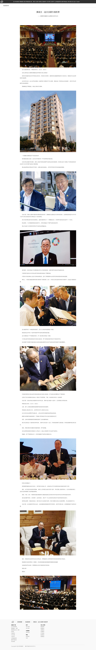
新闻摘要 (19, 622)
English (78, 1)
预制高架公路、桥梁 (30, 1)
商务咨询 (28, 632)
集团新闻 (27, 622)
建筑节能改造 (64, 1)
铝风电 (40, 1)
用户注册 (28, 626)
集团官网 (42, 626)
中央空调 (48, 1)
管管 (27, 638)
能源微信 (42, 634)
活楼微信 (42, 629)
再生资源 (70, 1)
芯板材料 (44, 1)
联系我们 (28, 636)
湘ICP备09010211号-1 (30, 646)
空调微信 (42, 631)
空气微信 (42, 633)
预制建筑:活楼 (23, 1)
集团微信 (42, 628)
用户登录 (28, 628)
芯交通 (36, 1)
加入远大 (74, 1)
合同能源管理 (58, 1)
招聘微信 (42, 636)
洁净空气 (53, 1)
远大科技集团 (16, 1)
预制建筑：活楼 (14, 628)
